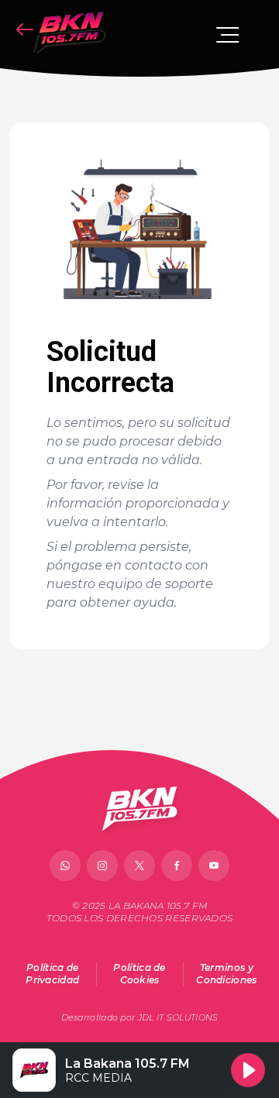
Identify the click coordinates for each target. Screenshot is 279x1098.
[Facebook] (176, 865)
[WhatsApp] (65, 865)
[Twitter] (139, 865)
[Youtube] (213, 865)
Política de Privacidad (52, 974)
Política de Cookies (139, 974)
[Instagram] (102, 865)
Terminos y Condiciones (226, 974)
